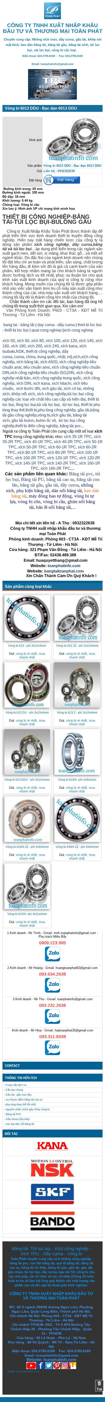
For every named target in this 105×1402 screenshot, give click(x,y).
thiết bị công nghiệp (43, 351)
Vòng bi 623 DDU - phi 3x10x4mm (27, 779)
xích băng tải (27, 362)
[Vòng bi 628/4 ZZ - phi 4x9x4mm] (27, 819)
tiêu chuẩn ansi (36, 367)
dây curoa (82, 244)
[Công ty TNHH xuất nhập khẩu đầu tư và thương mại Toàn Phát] (52, 18)
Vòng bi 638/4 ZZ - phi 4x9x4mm (77, 846)
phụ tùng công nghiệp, (57, 410)
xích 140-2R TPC (61, 463)
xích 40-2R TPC (68, 442)
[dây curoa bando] (52, 1229)
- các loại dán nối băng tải (19, 1123)
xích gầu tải (61, 415)
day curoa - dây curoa (56, 325)
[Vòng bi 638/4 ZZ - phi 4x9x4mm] (77, 819)
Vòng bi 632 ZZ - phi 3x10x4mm (77, 645)
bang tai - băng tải (18, 325)
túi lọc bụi (22, 249)
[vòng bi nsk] (52, 1175)
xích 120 (69, 341)
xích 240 (51, 346)
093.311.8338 (52, 1036)
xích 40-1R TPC (38, 442)
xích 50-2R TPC (32, 447)
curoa (19, 357)
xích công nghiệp (51, 394)
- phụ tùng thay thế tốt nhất (20, 1104)
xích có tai (72, 388)
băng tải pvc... (72, 426)
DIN (70, 373)
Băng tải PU (32, 479)
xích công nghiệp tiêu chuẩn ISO (38, 373)
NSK (20, 351)
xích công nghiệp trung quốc (56, 378)
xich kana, (42, 383)
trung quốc (46, 357)
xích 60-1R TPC (62, 447)
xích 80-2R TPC (61, 452)
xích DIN (23, 383)
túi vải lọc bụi (48, 405)
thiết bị (31, 410)
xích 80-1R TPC (31, 452)
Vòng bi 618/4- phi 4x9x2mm (77, 779)
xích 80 (37, 341)
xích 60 (23, 341)
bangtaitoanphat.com (64, 571)
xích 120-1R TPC (61, 458)
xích (76, 357)
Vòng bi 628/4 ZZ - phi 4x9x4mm (27, 846)
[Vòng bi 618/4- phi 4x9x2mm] (77, 752)
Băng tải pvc (81, 473)
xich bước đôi (27, 388)
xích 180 (18, 346)
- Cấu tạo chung (13, 1089)
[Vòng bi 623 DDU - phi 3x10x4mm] (27, 752)
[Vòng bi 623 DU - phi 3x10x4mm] (27, 685)
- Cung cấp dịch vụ (15, 1084)
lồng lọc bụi (26, 405)
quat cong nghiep (47, 330)
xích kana (69, 346)
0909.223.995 (52, 942)
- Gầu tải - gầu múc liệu (18, 1094)
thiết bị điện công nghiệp (36, 426)
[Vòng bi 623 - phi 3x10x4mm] (27, 618)
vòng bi (44, 415)
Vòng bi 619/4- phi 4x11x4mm (27, 913)
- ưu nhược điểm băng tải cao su (23, 1099)
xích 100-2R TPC (30, 458)
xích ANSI (48, 362)
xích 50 (8, 341)
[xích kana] (52, 1151)
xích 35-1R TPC (78, 437)
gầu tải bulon (22, 420)
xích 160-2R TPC (56, 468)
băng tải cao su (60, 479)
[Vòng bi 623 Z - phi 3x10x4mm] (77, 685)
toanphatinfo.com (29, 1371)
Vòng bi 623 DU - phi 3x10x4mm (27, 712)
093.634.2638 (52, 974)
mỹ (69, 357)
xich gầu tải (52, 388)
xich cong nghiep (78, 330)
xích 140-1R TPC (30, 463)
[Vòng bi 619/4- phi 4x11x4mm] (27, 886)
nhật (61, 357)
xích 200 (35, 346)
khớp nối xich (23, 394)
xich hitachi (61, 383)
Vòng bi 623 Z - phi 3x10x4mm (77, 712)
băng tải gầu (31, 485)
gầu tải (83, 410)
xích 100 (53, 341)
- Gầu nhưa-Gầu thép (17, 1119)
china (30, 357)
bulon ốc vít (46, 420)
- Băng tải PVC (12, 1114)
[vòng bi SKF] (52, 1204)
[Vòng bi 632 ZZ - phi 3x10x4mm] (77, 618)
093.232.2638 (52, 1005)
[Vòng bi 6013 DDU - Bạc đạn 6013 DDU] (72, 160)
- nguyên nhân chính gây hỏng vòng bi (26, 1109)
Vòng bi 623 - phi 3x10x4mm (27, 645)
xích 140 (86, 341)
